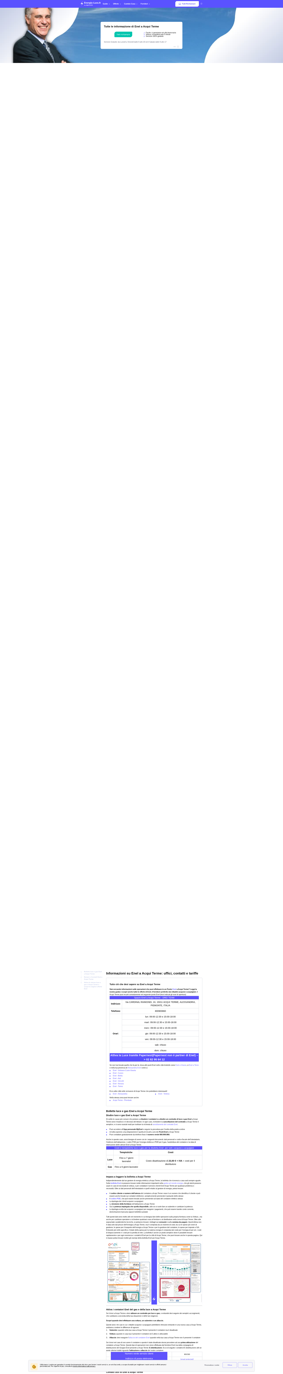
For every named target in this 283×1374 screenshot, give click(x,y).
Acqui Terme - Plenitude (122, 1100)
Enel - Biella (117, 1076)
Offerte (116, 4)
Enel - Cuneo (118, 1073)
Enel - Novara (118, 1084)
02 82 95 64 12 (155, 1059)
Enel (174, 989)
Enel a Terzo (194, 1065)
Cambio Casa (129, 4)
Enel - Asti (117, 1078)
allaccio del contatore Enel (139, 1338)
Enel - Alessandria (120, 1094)
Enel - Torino (118, 1086)
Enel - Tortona (163, 1094)
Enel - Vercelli (118, 1081)
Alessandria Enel (134, 1068)
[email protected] (187, 1359)
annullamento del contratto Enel (165, 1124)
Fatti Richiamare (189, 4)
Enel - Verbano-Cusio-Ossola (124, 1070)
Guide (105, 4)
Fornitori (144, 4)
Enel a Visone (180, 1065)
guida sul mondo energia (173, 1183)
